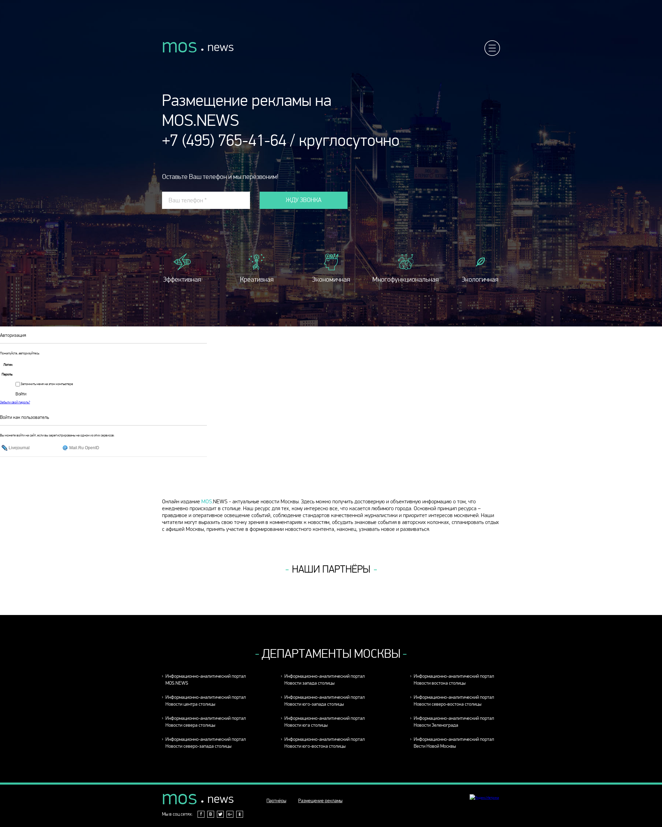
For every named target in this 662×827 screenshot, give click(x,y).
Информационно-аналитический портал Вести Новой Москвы (454, 742)
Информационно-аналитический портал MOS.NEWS (206, 679)
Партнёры (276, 801)
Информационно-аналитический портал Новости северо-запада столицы (206, 742)
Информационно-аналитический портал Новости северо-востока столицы (454, 700)
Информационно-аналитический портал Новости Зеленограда (454, 721)
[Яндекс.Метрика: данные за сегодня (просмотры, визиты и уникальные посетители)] (484, 797)
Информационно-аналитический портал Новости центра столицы (206, 700)
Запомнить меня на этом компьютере (46, 384)
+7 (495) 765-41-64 (224, 140)
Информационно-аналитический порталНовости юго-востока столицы (324, 742)
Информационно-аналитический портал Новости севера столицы (206, 721)
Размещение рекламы (320, 801)
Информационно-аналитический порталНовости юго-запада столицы (324, 700)
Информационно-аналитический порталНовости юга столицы (324, 721)
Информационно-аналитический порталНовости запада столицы (324, 679)
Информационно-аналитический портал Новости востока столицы (454, 679)
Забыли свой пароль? (15, 402)
